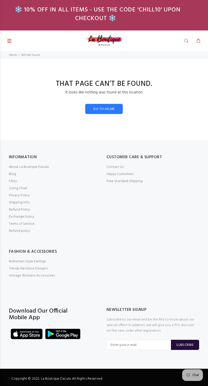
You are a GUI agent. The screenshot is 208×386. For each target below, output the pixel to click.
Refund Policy (19, 210)
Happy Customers (120, 174)
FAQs (13, 181)
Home (13, 55)
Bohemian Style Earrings (27, 261)
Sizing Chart (18, 188)
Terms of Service (21, 224)
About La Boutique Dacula (29, 167)
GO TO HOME (104, 109)
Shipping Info (19, 202)
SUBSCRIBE (185, 345)
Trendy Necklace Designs (28, 268)
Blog (12, 174)
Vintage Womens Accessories (32, 276)
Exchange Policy (21, 217)
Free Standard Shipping (125, 181)
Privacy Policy (19, 195)
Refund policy (19, 231)
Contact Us (115, 167)
